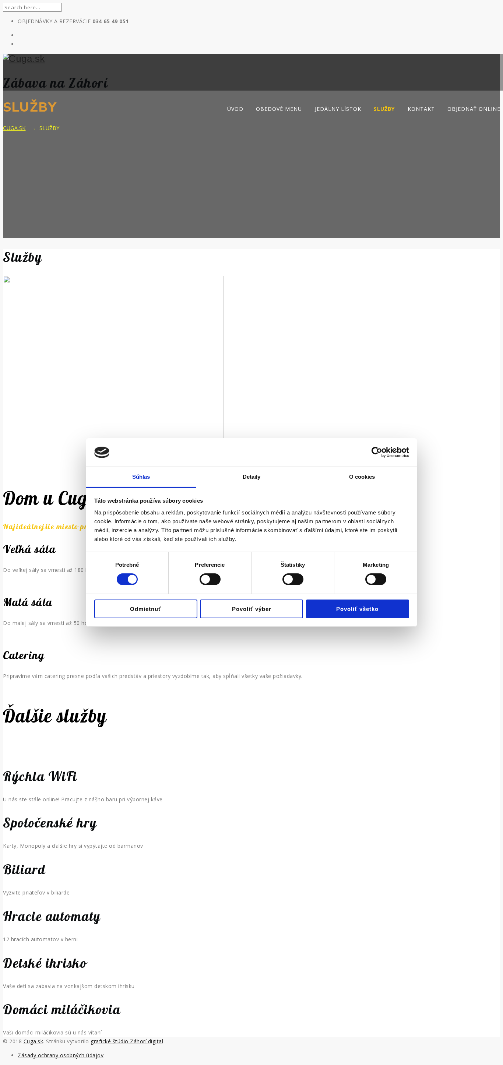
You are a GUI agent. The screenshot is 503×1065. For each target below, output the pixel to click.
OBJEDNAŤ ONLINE (473, 108)
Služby (384, 108)
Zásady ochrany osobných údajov (60, 1055)
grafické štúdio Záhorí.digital (127, 1041)
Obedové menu (279, 108)
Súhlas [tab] (141, 477)
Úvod (235, 108)
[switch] (210, 579)
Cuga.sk (33, 1041)
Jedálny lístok (338, 108)
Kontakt (421, 108)
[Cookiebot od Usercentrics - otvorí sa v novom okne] (377, 452)
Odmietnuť (145, 609)
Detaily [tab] (252, 477)
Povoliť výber (251, 609)
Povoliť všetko (357, 609)
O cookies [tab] (362, 477)
